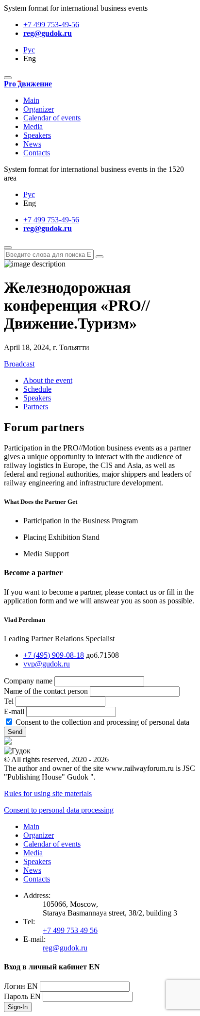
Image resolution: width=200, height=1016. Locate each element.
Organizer (38, 109)
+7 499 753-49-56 (51, 24)
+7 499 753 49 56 (70, 930)
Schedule (37, 389)
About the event (47, 380)
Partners (35, 406)
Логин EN (21, 986)
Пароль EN (22, 996)
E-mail (14, 711)
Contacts (36, 153)
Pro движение (28, 84)
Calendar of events (52, 118)
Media (33, 126)
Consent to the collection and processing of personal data (102, 722)
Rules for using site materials (48, 793)
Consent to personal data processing (59, 810)
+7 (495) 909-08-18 (53, 655)
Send (15, 731)
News (32, 144)
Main (31, 100)
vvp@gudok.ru (46, 664)
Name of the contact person (46, 691)
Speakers (37, 135)
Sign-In (18, 1007)
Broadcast (19, 364)
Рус (29, 50)
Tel (9, 701)
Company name (28, 681)
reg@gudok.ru (47, 33)
